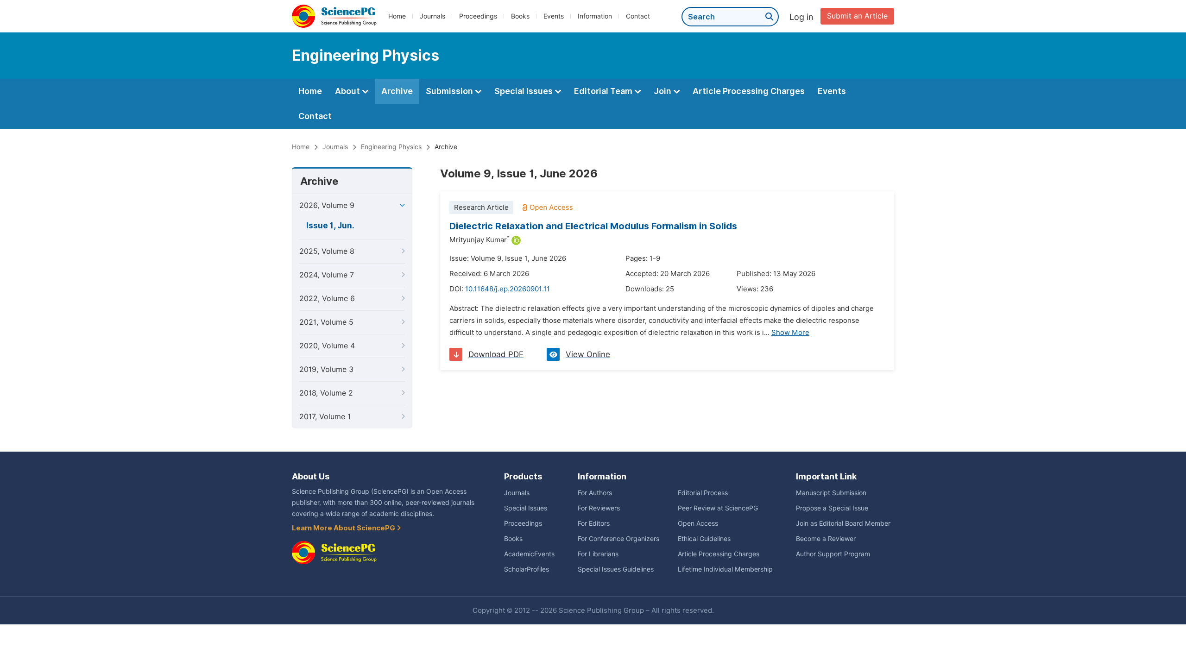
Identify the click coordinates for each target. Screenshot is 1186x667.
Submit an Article (857, 16)
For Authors (595, 493)
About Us (310, 476)
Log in (801, 17)
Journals (432, 16)
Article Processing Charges (749, 91)
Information (595, 16)
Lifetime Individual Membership (725, 569)
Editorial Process (703, 493)
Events (553, 16)
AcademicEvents (529, 554)
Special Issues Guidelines (616, 569)
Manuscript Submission (831, 493)
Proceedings (478, 16)
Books (520, 16)
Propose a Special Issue (832, 508)
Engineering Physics (391, 147)
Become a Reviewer (826, 538)
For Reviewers (599, 508)
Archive (397, 91)
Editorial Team (604, 91)
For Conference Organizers (618, 538)
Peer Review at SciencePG (718, 508)
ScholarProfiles (526, 569)
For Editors (594, 523)
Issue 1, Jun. (330, 225)
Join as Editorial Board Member (843, 523)
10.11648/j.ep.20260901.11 (507, 289)
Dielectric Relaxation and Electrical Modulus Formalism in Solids (593, 226)
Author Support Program (833, 554)
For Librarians (598, 554)
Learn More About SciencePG (344, 528)
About (348, 91)
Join (663, 91)
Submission (450, 91)
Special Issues (524, 91)
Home (397, 16)
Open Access (698, 523)
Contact (638, 16)
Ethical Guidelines (704, 538)
